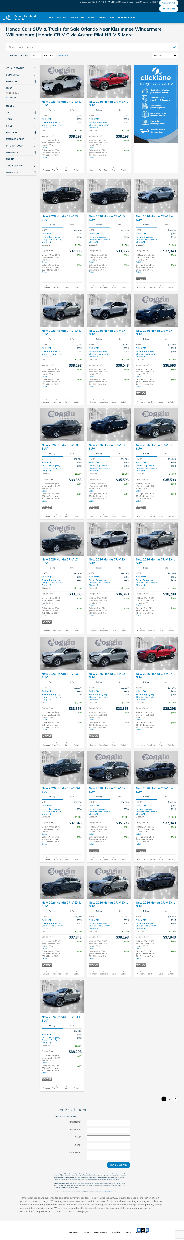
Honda (47, 55)
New (51, 17)
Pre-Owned (61, 17)
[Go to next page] (175, 1099)
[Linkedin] (147, 1230)
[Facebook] (139, 1230)
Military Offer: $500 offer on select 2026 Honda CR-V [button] (51, 143)
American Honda (142, 1232)
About (112, 17)
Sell (82, 17)
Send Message (118, 1165)
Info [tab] (72, 110)
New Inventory (74, 1232)
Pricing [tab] (52, 110)
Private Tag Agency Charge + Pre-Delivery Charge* (52, 124)
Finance (74, 17)
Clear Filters (62, 55)
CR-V (34, 55)
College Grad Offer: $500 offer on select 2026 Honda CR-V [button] (51, 153)
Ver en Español (168, 9)
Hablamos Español (126, 17)
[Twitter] (143, 1230)
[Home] (7, 17)
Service (91, 17)
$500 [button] (79, 140)
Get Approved (168, 3)
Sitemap (128, 1232)
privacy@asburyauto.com (108, 1191)
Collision (102, 17)
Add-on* (46, 119)
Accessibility (116, 1232)
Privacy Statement (100, 1232)
